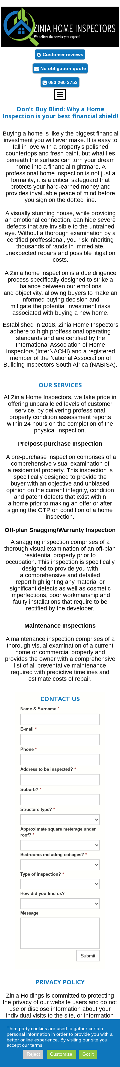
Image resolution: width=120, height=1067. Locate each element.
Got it (88, 1054)
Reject (33, 1054)
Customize (61, 1054)
